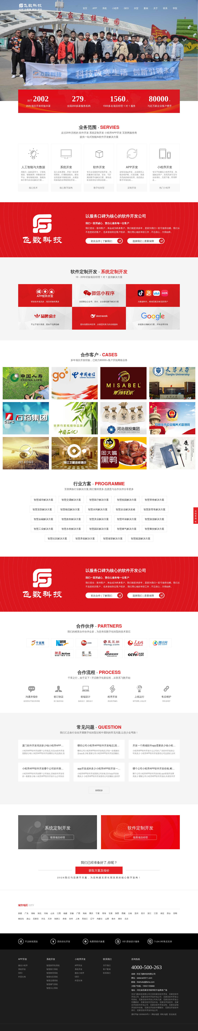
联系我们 (107, 972)
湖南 (33, 913)
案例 (146, 8)
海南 (85, 913)
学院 (175, 8)
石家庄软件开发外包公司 (151, 996)
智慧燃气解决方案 (126, 528)
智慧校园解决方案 (126, 499)
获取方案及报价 (99, 870)
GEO (126, 8)
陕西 (117, 913)
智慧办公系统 (52, 988)
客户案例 (107, 969)
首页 (85, 8)
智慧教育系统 (52, 972)
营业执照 (172, 1014)
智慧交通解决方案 (71, 499)
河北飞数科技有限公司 (140, 994)
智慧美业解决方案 (99, 519)
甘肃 (110, 913)
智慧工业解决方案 (43, 528)
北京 (126, 918)
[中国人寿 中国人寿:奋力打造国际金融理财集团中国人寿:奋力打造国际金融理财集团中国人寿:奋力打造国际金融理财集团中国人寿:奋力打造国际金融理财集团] (26, 383)
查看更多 (99, 790)
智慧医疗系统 (52, 969)
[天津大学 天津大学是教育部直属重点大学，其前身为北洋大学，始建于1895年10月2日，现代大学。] (172, 383)
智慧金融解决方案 (43, 519)
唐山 (28, 918)
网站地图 (155, 1014)
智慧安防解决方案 (42, 509)
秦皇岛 (21, 918)
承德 (64, 918)
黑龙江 (85, 918)
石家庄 (36, 918)
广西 (78, 913)
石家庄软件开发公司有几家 (150, 999)
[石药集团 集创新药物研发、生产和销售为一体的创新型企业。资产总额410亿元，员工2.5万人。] (26, 418)
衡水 (113, 918)
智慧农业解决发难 (125, 509)
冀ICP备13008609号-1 (140, 1014)
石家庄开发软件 (166, 1002)
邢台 (169, 913)
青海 (104, 913)
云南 (130, 913)
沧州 (71, 918)
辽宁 (92, 918)
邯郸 (175, 913)
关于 (155, 8)
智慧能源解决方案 (140, 538)
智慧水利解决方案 (97, 509)
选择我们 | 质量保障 (143, 241)
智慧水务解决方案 (71, 528)
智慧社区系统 (52, 976)
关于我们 (107, 965)
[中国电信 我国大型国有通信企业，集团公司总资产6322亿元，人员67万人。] (75, 383)
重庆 (91, 913)
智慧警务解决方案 (154, 499)
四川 (143, 913)
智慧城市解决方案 (43, 499)
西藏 (123, 913)
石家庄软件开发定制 (158, 1004)
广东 (26, 913)
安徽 (72, 913)
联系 (165, 8)
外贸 (136, 8)
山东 (52, 913)
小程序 (115, 8)
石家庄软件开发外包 (149, 1002)
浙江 (149, 913)
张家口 (57, 918)
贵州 (136, 913)
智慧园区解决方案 (99, 528)
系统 (104, 8)
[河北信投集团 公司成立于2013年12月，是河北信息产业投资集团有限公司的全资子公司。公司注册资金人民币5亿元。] (123, 418)
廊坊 (120, 918)
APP (95, 8)
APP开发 (78, 965)
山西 (107, 918)
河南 (46, 913)
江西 (59, 913)
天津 (50, 918)
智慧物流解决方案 (70, 509)
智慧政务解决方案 (71, 519)
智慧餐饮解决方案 (154, 528)
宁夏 (98, 913)
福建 (65, 913)
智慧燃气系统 (52, 984)
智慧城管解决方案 (113, 538)
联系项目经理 (57, 837)
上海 (77, 918)
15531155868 (148, 986)
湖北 (39, 913)
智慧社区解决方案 (57, 538)
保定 (162, 913)
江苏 (156, 913)
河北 (43, 918)
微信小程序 (23, 965)
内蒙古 (100, 918)
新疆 (20, 913)
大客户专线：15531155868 (99, 62)
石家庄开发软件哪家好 (154, 1007)
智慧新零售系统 (53, 965)
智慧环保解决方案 (126, 519)
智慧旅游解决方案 (154, 519)
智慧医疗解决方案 (99, 499)
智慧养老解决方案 (85, 538)
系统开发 (22, 969)
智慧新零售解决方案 (154, 509)
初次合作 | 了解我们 (101, 241)
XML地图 (164, 1014)
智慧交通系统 (52, 980)
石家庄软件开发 (160, 994)
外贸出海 (22, 976)
